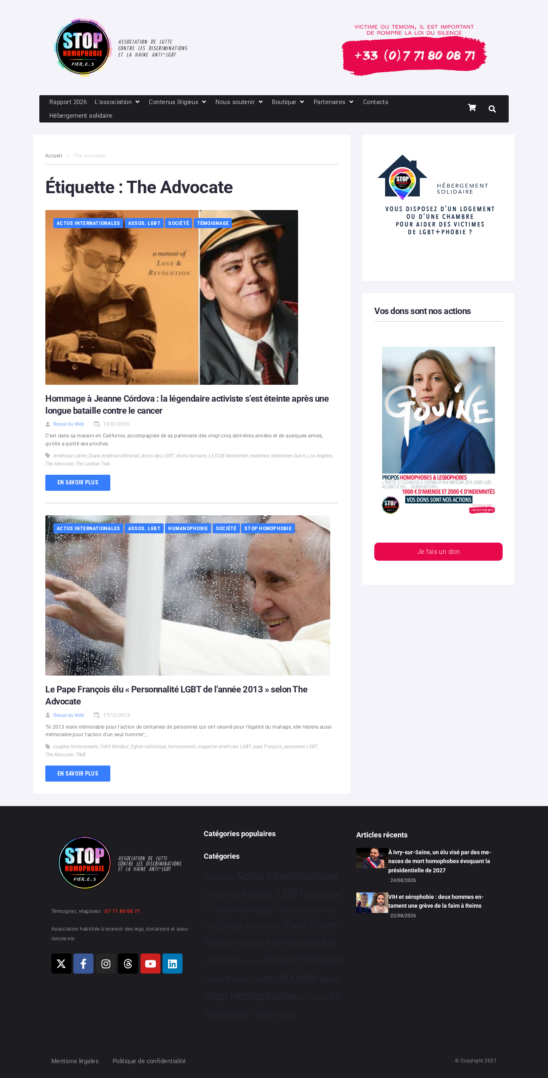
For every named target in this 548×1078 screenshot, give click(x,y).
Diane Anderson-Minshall (114, 456)
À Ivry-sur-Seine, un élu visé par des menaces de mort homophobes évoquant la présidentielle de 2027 (439, 861)
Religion (240, 979)
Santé (266, 978)
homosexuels (182, 746)
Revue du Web (68, 424)
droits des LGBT (157, 456)
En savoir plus (77, 482)
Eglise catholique (148, 746)
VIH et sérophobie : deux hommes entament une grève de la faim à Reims (436, 901)
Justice (220, 960)
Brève (209, 911)
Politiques (319, 959)
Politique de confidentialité (149, 1061)
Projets (214, 979)
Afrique (214, 895)
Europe (230, 926)
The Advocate (59, 464)
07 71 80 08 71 (122, 911)
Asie (233, 895)
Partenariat (250, 961)
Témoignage (213, 223)
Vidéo (262, 1014)
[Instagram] (106, 963)
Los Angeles (319, 456)
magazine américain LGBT (224, 746)
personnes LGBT (301, 746)
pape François (267, 746)
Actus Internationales (88, 223)
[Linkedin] (172, 963)
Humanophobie (188, 528)
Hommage (251, 943)
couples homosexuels (75, 746)
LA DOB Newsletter (228, 456)
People (280, 960)
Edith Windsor (114, 746)
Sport (329, 979)
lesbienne (259, 456)
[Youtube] (150, 963)
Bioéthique (323, 895)
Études (286, 1015)
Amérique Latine (70, 456)
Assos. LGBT (144, 223)
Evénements (264, 927)
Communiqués (245, 910)
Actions (219, 877)
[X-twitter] (61, 963)
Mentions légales (75, 1061)
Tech (303, 998)
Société (178, 223)
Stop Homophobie (268, 528)
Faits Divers (311, 925)
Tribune (319, 998)
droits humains (191, 456)
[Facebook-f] (83, 963)
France (220, 942)
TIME (80, 754)
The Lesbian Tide (92, 464)
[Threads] (128, 963)
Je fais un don (438, 551)
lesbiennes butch (288, 456)
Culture (286, 910)
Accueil (53, 156)
